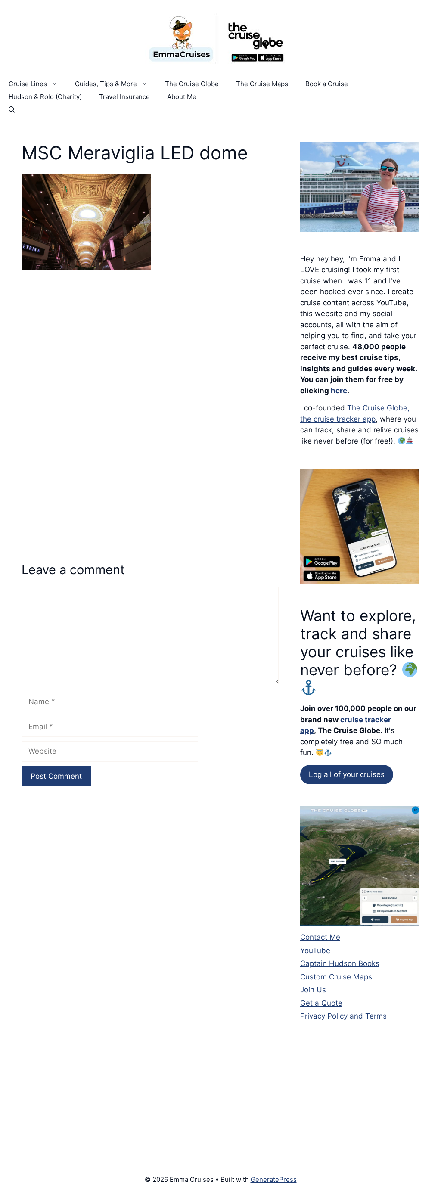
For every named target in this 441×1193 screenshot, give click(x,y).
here (339, 390)
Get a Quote (321, 1003)
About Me (181, 97)
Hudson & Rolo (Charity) (45, 97)
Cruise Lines (28, 84)
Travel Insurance (124, 97)
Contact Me (320, 937)
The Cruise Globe (192, 84)
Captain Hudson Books (339, 963)
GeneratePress (274, 1179)
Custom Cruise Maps (336, 976)
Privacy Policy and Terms (343, 1016)
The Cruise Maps (262, 84)
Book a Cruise (326, 84)
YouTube (315, 950)
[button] (12, 109)
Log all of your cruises (347, 774)
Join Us (313, 989)
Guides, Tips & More (106, 84)
